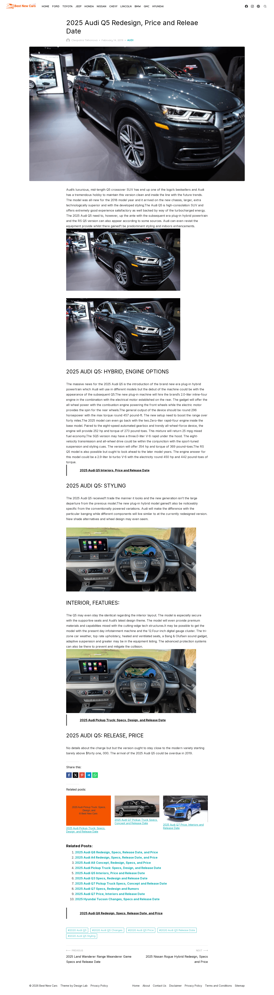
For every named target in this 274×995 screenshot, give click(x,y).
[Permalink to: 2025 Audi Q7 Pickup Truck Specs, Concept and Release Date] (137, 806)
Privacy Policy (193, 985)
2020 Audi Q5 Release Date (178, 930)
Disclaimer (175, 985)
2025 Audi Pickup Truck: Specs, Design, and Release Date (85, 830)
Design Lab (81, 985)
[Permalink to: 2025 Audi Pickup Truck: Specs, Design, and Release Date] (88, 811)
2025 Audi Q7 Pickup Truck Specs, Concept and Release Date (136, 821)
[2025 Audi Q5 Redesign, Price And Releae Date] (123, 359)
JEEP (78, 6)
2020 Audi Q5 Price (142, 930)
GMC (146, 6)
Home (136, 985)
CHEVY (113, 6)
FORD (55, 6)
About (146, 985)
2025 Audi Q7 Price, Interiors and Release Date (110, 894)
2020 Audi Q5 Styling (82, 936)
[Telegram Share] (88, 775)
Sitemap (240, 985)
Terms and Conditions (218, 985)
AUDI (130, 40)
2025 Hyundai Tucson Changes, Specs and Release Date (117, 899)
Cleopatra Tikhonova (84, 40)
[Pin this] (82, 775)
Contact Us (159, 985)
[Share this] (69, 775)
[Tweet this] (75, 775)
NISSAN (101, 6)
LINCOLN (126, 6)
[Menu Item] (246, 6)
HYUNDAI (158, 6)
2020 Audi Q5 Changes (108, 930)
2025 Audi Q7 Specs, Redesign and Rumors (107, 889)
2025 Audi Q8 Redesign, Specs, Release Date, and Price (116, 852)
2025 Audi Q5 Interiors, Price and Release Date (110, 873)
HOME (45, 6)
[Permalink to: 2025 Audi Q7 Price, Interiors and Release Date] (185, 809)
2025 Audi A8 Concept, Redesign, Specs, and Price (113, 863)
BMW (138, 6)
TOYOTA (67, 6)
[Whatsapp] (95, 775)
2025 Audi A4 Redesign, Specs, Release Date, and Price (116, 857)
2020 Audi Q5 (78, 930)
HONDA (89, 6)
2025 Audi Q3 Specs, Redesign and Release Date (111, 878)
